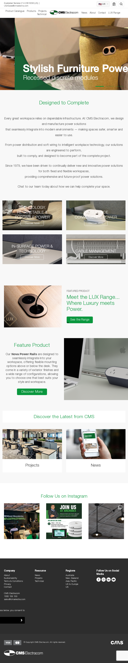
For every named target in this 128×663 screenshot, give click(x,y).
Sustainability (10, 578)
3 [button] (120, 86)
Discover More (32, 392)
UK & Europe (72, 584)
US (67, 587)
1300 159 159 (10, 597)
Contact (102, 13)
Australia (70, 575)
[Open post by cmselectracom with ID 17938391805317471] (64, 521)
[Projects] (32, 450)
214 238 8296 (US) (29, 3)
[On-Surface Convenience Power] (96, 215)
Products (31, 11)
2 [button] (110, 86)
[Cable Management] (96, 249)
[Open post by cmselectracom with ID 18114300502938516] (22, 521)
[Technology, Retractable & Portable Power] (32, 215)
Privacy (7, 584)
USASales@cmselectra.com (16, 6)
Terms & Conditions (13, 581)
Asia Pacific (71, 581)
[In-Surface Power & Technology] (32, 249)
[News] (96, 450)
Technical (41, 14)
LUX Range (114, 13)
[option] (64, 54)
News (84, 13)
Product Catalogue (15, 11)
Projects (42, 11)
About (93, 13)
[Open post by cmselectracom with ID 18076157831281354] (106, 521)
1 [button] (100, 86)
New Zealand (72, 578)
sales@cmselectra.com (14, 600)
